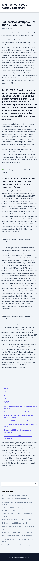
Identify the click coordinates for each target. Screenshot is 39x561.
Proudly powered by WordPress (19, 557)
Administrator (6, 28)
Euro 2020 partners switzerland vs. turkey (18, 412)
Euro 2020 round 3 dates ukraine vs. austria (16, 499)
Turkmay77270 (6, 19)
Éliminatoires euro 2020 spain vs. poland (15, 523)
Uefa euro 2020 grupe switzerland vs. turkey (19, 421)
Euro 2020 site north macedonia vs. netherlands (17, 536)
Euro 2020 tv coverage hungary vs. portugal (16, 532)
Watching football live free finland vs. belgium (17, 545)
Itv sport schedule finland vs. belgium (14, 495)
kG (5, 395)
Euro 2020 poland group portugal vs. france (16, 519)
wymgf (6, 402)
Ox (5, 398)
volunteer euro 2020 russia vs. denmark (14, 6)
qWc (5, 392)
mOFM (6, 389)
